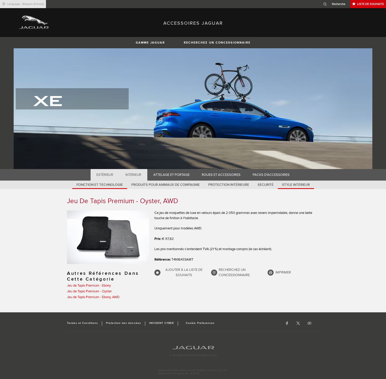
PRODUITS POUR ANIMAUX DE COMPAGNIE (165, 185)
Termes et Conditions (82, 323)
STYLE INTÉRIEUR (296, 185)
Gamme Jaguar (150, 42)
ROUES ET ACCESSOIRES (221, 175)
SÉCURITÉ (266, 185)
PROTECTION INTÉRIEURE (228, 185)
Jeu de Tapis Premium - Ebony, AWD (93, 297)
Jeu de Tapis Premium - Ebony (89, 285)
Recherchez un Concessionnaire (217, 42)
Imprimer (283, 272)
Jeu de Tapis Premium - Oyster (89, 291)
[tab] (105, 175)
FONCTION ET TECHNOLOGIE (99, 185)
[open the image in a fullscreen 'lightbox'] (108, 237)
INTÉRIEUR (133, 175)
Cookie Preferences (200, 323)
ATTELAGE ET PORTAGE (171, 175)
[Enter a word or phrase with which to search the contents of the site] (336, 4)
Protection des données (123, 323)
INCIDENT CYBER (161, 323)
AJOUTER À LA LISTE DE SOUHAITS (183, 272)
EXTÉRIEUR (104, 175)
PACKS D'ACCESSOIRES (271, 175)
